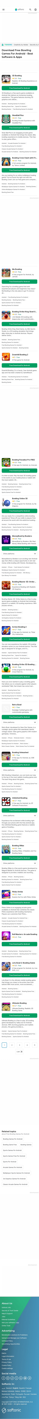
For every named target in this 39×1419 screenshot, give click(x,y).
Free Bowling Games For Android (23, 109)
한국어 (28, 1391)
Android (4, 103)
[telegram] (29, 1378)
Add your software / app (10, 1322)
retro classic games (8, 746)
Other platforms (8, 554)
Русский (27, 1394)
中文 (24, 1397)
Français (29, 1388)
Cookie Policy (6, 1365)
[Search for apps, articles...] (30, 9)
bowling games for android (16, 103)
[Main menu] (3, 9)
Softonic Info (6, 1307)
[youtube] (25, 1378)
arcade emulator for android (16, 143)
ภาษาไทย (5, 1397)
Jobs (3, 1316)
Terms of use (6, 1359)
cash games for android (21, 567)
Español (22, 1388)
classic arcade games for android (12, 149)
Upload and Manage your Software (14, 1338)
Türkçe (11, 1397)
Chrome (28, 738)
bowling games (6, 109)
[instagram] (8, 1378)
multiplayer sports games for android (13, 186)
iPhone (10, 567)
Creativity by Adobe (21, 45)
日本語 (23, 1391)
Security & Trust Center (10, 1310)
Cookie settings (7, 1368)
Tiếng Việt (18, 1397)
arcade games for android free (17, 918)
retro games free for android (25, 746)
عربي (3, 1388)
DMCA (4, 1353)
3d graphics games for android (11, 618)
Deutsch (9, 1388)
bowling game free (8, 106)
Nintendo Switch (19, 738)
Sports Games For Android (9, 348)
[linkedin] (21, 1378)
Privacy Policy (7, 1362)
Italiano (17, 1391)
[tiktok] (12, 1378)
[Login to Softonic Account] (35, 9)
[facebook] (3, 1378)
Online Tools (6, 1326)
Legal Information (8, 1356)
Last (18, 1051)
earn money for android (9, 575)
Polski (13, 1394)
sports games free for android (11, 302)
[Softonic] (19, 9)
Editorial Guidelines (8, 1320)
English (15, 1388)
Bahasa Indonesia (8, 1391)
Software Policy (7, 1341)
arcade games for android (10, 151)
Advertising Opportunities (11, 1344)
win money (26, 573)
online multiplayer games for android (13, 189)
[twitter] (16, 1378)
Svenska (33, 1394)
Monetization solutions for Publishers (15, 1335)
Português (19, 1394)
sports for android (20, 106)
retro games (24, 743)
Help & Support (7, 1313)
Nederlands (6, 1394)
